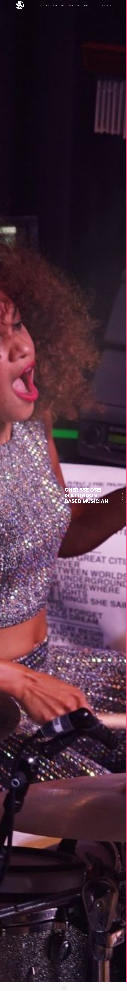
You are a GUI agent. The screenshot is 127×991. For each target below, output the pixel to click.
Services (55, 5)
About (47, 5)
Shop (78, 5)
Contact (85, 5)
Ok (64, 988)
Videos (71, 5)
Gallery (63, 5)
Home (39, 5)
